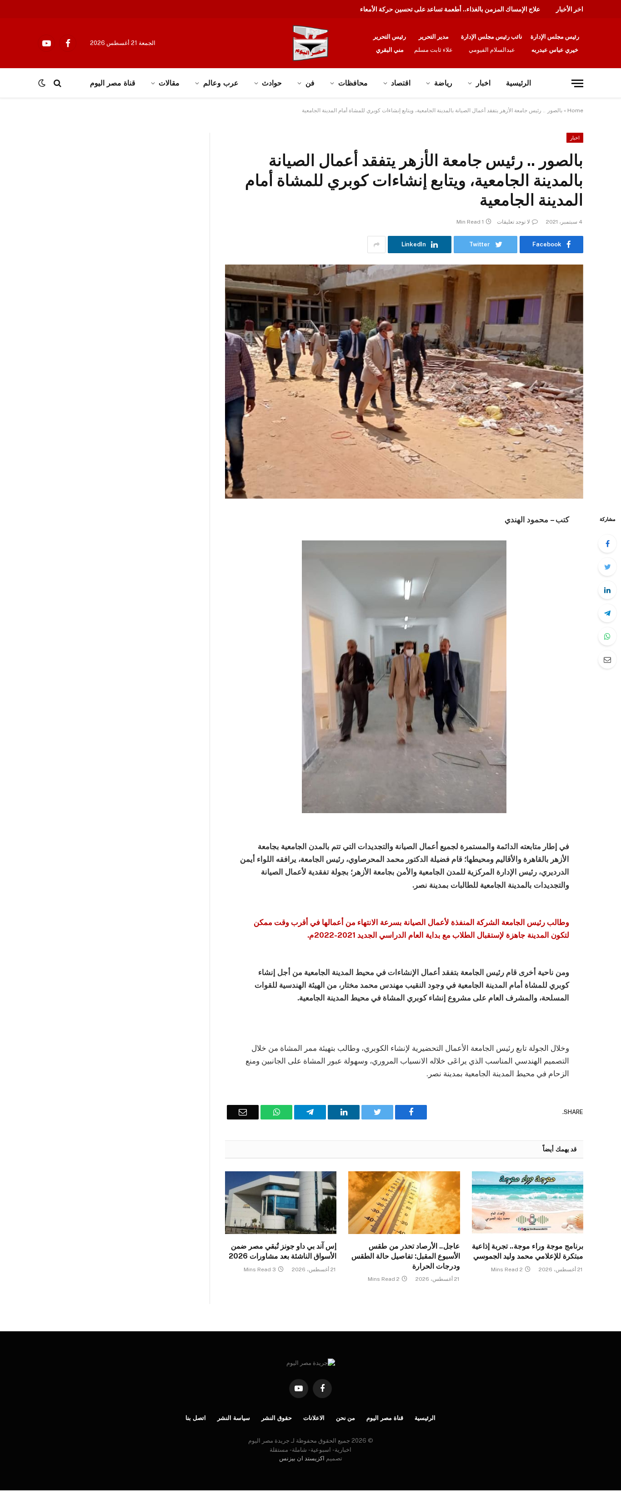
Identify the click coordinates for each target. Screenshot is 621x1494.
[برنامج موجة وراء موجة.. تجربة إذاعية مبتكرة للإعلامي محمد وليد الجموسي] (527, 1202)
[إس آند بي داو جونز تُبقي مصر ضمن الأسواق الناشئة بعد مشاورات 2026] (280, 1202)
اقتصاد (401, 83)
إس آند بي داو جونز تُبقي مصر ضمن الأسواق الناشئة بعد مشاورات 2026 (282, 1251)
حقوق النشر (276, 1417)
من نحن (346, 1417)
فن (310, 83)
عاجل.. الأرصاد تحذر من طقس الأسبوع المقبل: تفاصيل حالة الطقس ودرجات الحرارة (405, 1256)
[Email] (607, 659)
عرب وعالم (221, 83)
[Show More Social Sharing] (376, 244)
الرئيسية (518, 83)
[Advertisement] (94, 200)
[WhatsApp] (607, 636)
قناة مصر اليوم (384, 1417)
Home (575, 110)
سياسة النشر (233, 1417)
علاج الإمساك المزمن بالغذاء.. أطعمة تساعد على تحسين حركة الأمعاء (450, 9)
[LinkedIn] (607, 590)
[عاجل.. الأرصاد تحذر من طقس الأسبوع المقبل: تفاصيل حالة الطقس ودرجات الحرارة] (404, 1202)
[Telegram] (607, 613)
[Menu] (577, 83)
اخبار (483, 83)
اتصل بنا (195, 1417)
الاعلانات (314, 1417)
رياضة (443, 83)
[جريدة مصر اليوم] (310, 43)
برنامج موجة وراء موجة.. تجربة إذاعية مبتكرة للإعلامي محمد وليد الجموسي (527, 1251)
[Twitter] (607, 567)
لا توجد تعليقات (513, 222)
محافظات (353, 83)
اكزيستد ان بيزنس (302, 1458)
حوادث (272, 83)
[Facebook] (607, 544)
